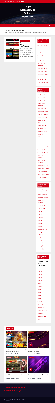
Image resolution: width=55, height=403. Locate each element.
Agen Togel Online (42, 45)
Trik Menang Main (41, 177)
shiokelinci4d (40, 307)
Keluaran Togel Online (42, 197)
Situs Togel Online (42, 53)
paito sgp (39, 223)
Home (6, 32)
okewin (39, 319)
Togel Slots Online (42, 68)
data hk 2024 (40, 243)
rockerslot (40, 313)
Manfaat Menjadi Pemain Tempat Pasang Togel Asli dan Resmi (38, 350)
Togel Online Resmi (42, 71)
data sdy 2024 (41, 246)
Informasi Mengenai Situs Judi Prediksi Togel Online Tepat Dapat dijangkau (26, 46)
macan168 (40, 304)
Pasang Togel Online (42, 117)
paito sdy (39, 220)
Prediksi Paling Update (43, 194)
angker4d (39, 271)
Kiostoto (32, 332)
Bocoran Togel (41, 208)
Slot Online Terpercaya (43, 60)
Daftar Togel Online (42, 125)
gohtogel (39, 301)
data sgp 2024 (41, 240)
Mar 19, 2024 (33, 378)
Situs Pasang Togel (42, 100)
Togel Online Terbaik (42, 152)
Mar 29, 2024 (10, 378)
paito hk (39, 226)
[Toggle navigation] (49, 26)
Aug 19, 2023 (25, 48)
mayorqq (39, 286)
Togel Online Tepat (42, 171)
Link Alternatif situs (42, 128)
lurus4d (9, 332)
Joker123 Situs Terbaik (43, 139)
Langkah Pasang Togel (43, 174)
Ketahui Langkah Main (43, 168)
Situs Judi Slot (41, 97)
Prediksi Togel (41, 205)
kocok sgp (40, 214)
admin (31, 48)
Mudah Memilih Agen (42, 165)
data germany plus (42, 229)
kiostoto (39, 269)
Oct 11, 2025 (10, 353)
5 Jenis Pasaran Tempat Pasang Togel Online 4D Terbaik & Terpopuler (15, 375)
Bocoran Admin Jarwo (43, 82)
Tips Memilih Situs (42, 131)
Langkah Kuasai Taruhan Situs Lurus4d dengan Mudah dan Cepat (16, 350)
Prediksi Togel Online (25, 40)
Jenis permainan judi (42, 111)
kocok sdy (40, 217)
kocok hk (39, 211)
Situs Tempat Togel (42, 95)
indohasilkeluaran (41, 316)
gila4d (39, 289)
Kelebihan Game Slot (42, 114)
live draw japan (41, 248)
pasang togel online (42, 310)
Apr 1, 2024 (32, 353)
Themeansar (6, 400)
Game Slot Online (41, 108)
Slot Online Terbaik (42, 79)
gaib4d (39, 283)
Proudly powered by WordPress (11, 399)
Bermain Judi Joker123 (43, 147)
